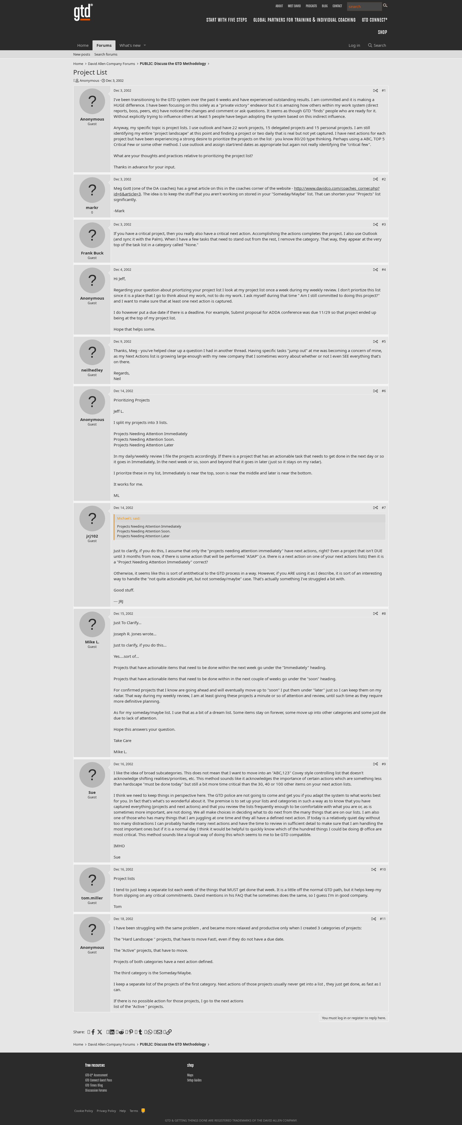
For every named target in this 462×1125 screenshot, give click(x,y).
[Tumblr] (137, 1031)
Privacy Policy (106, 1111)
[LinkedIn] (109, 1031)
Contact (337, 5)
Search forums (105, 54)
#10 (383, 869)
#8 (384, 613)
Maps (190, 1075)
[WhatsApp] (147, 1031)
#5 (384, 341)
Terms (134, 1111)
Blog (325, 5)
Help (123, 1111)
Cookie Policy (83, 1111)
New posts (81, 54)
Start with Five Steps (226, 19)
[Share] (375, 91)
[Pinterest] (128, 1031)
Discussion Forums (96, 1090)
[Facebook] (90, 1031)
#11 (383, 919)
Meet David (294, 5)
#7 (384, 507)
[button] (145, 45)
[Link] (166, 1031)
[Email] (156, 1031)
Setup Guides (194, 1080)
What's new (130, 45)
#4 (384, 269)
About (279, 5)
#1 (384, 90)
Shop (382, 32)
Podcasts (311, 5)
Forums (104, 45)
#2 (384, 179)
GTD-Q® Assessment (96, 1075)
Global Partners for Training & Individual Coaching (304, 19)
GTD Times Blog (94, 1085)
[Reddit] (118, 1031)
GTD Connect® (374, 19)
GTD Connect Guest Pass (98, 1080)
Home (82, 45)
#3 (384, 224)
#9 (384, 764)
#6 (384, 391)
